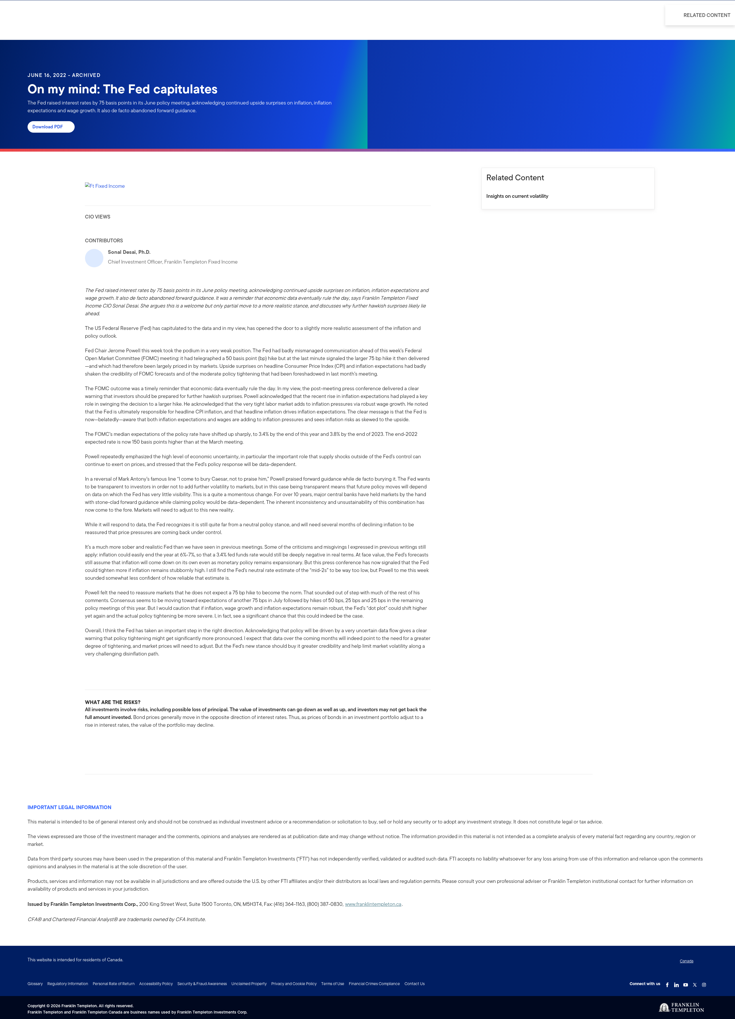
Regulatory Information (67, 984)
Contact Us (415, 984)
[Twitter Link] (694, 983)
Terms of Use (332, 984)
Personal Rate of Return (114, 984)
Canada (686, 961)
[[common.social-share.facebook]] (89, 743)
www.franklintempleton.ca (373, 904)
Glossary (35, 984)
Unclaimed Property (249, 984)
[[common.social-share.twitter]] (108, 743)
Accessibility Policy (156, 984)
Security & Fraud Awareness (202, 984)
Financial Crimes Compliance (374, 984)
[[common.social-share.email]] (117, 743)
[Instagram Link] (704, 983)
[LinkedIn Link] (676, 983)
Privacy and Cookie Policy (294, 984)
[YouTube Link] (685, 983)
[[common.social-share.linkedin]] (98, 743)
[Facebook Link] (667, 983)
